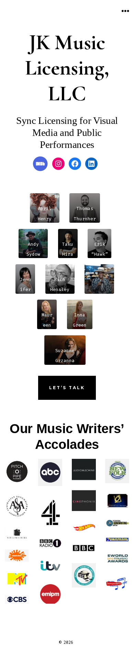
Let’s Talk (67, 387)
